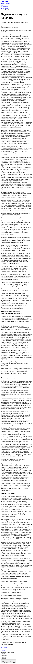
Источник (4, 647)
